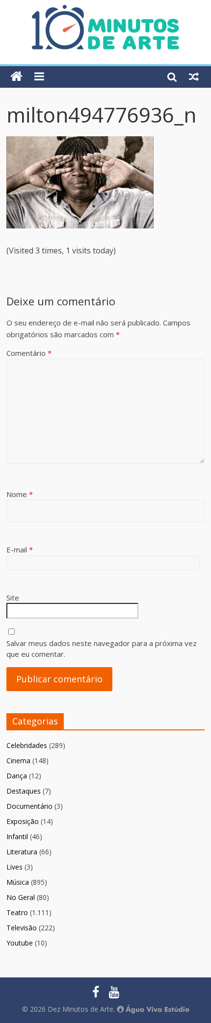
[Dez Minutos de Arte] (105, 10)
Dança (16, 775)
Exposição (22, 821)
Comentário (29, 353)
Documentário (29, 806)
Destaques (23, 791)
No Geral (20, 897)
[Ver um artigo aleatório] (194, 76)
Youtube (19, 943)
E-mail (19, 549)
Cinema (18, 760)
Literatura (21, 851)
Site (12, 597)
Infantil (17, 836)
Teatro (17, 912)
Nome (19, 494)
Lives (14, 867)
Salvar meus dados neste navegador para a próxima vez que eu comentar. (101, 648)
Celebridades (26, 745)
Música (17, 882)
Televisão (21, 927)
